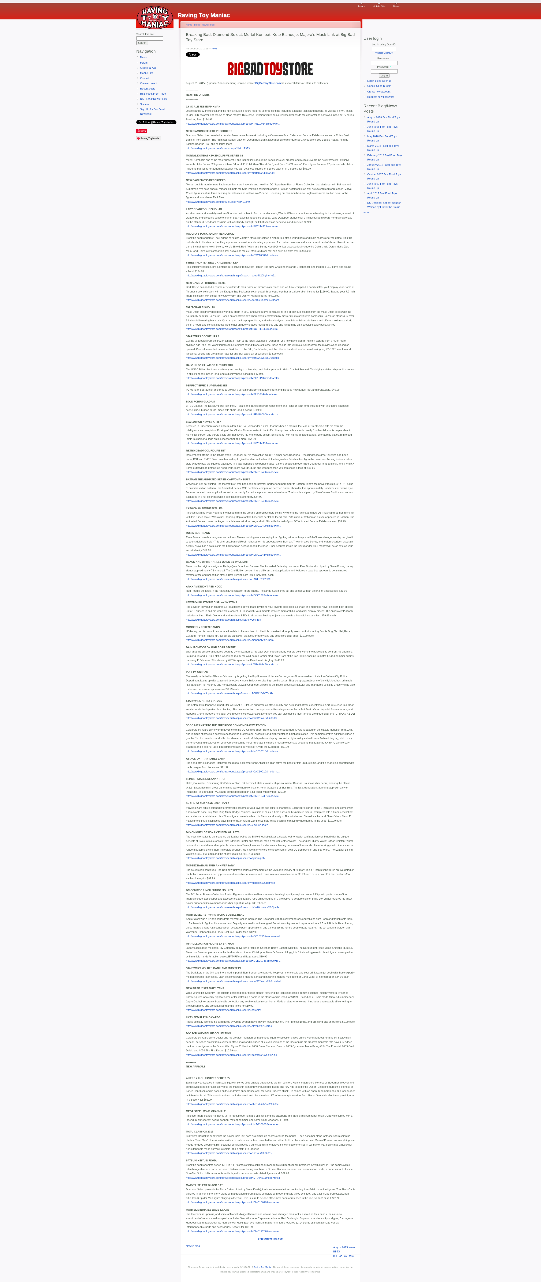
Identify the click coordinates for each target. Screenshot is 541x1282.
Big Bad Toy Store (343, 1256)
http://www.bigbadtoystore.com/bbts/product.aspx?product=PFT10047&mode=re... (232, 394)
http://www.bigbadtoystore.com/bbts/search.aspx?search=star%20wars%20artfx (231, 718)
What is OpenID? (384, 53)
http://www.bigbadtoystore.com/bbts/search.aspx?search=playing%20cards (229, 1026)
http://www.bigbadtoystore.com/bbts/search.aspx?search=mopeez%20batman (230, 882)
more (366, 212)
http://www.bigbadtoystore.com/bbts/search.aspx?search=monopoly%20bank (230, 640)
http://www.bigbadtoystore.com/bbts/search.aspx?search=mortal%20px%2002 (230, 172)
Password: (384, 66)
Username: (384, 58)
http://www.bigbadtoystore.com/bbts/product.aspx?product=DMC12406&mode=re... (233, 472)
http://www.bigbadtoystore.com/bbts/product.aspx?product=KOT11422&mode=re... (233, 226)
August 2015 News (344, 1247)
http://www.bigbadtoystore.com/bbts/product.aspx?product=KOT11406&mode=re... (233, 329)
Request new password (380, 96)
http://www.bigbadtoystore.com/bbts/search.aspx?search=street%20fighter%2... (231, 275)
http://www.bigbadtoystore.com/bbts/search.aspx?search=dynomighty (225, 858)
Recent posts (147, 88)
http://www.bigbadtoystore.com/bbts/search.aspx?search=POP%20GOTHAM (229, 693)
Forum (361, 6)
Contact (144, 78)
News (396, 6)
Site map (145, 104)
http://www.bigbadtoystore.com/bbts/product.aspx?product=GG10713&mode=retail (233, 936)
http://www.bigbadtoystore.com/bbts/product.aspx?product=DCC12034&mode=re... (233, 595)
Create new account (378, 91)
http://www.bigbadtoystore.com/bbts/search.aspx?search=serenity (223, 1010)
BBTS (336, 1251)
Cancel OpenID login (379, 85)
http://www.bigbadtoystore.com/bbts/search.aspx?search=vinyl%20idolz (227, 825)
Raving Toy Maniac (263, 1267)
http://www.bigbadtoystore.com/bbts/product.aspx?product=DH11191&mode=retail (233, 378)
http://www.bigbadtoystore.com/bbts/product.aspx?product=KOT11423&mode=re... (233, 443)
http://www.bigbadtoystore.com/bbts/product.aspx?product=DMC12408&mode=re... (233, 501)
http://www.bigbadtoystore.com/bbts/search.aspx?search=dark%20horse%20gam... (233, 300)
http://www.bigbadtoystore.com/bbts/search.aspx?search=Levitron (223, 619)
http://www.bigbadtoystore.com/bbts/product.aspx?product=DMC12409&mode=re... (233, 525)
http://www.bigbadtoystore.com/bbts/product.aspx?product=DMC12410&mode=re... (233, 554)
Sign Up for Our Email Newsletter (152, 111)
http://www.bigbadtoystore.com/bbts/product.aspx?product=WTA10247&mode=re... (233, 664)
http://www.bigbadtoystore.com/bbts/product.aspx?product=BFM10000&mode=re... (233, 414)
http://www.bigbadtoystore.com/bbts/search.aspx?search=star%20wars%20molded (233, 981)
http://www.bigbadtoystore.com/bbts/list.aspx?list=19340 (218, 201)
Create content (148, 83)
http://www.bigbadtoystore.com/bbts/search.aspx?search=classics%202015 (229, 1153)
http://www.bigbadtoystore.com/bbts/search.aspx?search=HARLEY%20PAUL (230, 579)
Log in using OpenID (379, 80)
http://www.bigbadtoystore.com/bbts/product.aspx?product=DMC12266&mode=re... (233, 1231)
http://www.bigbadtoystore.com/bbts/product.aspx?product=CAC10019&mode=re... (233, 771)
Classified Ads (148, 67)
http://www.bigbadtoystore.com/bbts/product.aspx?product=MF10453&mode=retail (233, 1177)
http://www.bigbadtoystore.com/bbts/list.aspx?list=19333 (218, 148)
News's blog (208, 24)
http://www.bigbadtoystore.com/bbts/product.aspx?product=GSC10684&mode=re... (233, 255)
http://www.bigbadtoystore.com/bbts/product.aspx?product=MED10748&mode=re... (233, 960)
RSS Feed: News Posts (153, 99)
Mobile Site (379, 6)
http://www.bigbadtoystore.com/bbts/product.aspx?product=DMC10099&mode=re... (233, 1202)
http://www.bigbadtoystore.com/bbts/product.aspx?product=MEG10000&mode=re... (233, 1124)
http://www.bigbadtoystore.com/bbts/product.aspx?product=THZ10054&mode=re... (233, 123)
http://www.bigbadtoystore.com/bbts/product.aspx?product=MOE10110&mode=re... (233, 751)
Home (189, 24)
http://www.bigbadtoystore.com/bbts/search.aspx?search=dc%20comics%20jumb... (233, 907)
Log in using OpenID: (384, 44)
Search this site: (145, 34)
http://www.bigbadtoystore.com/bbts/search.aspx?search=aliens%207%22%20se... (233, 1104)
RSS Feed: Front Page (153, 93)
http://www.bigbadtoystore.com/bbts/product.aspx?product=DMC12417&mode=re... (233, 796)
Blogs (197, 24)
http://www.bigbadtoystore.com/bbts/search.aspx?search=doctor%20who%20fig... (232, 1055)
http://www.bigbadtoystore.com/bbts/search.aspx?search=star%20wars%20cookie (233, 357)
